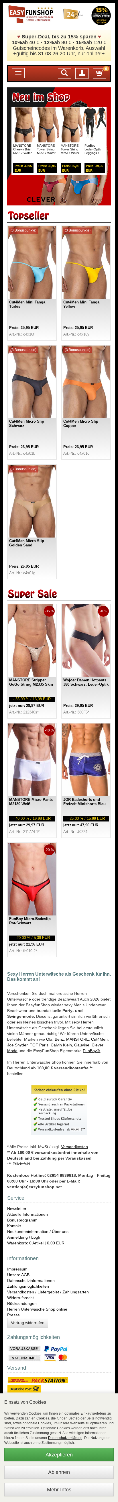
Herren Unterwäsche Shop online (37, 1309)
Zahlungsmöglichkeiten (28, 1286)
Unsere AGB (18, 1274)
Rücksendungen (22, 1303)
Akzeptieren (59, 1455)
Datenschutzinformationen (31, 1280)
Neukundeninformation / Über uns (37, 1231)
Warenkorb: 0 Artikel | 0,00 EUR (35, 1243)
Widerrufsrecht (20, 1297)
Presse (13, 1315)
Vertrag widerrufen (27, 1322)
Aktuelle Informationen (27, 1214)
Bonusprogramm (22, 1220)
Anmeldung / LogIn (24, 1237)
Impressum (17, 1269)
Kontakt (14, 1225)
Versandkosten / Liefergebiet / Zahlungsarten (48, 1292)
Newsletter (16, 1208)
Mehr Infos (59, 1490)
